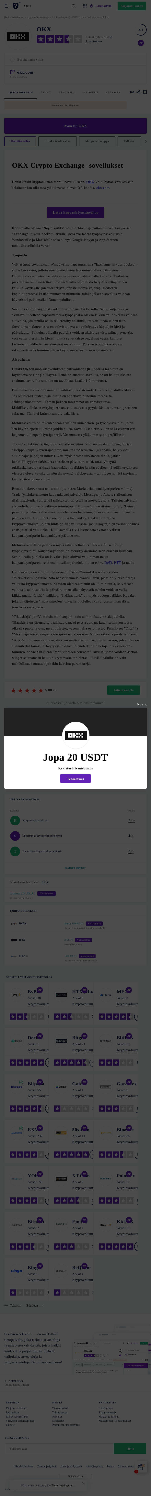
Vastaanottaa (75, 778)
